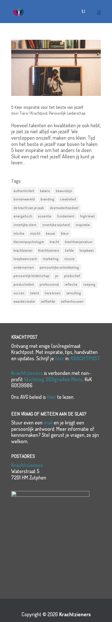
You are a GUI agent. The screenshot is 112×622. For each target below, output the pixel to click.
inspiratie (83, 225)
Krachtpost (38, 113)
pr (56, 276)
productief (72, 276)
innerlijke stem (24, 225)
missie (69, 259)
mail (48, 422)
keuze (50, 233)
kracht (54, 242)
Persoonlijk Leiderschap (67, 113)
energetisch (22, 216)
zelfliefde (48, 301)
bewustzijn (64, 191)
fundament (65, 216)
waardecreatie (24, 301)
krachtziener (22, 250)
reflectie (71, 284)
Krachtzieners (48, 250)
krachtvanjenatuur (78, 242)
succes (18, 293)
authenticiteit (23, 191)
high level (87, 216)
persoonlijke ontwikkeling (59, 267)
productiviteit (23, 284)
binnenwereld (24, 199)
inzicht (35, 233)
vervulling (73, 293)
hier (59, 358)
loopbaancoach (25, 259)
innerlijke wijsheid (56, 225)
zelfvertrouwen (72, 301)
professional (49, 284)
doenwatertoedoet (64, 208)
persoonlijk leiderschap (31, 276)
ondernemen (23, 267)
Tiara (24, 113)
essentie (44, 216)
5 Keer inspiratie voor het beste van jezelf (47, 107)
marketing (51, 259)
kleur (65, 233)
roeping (89, 284)
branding (47, 199)
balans (45, 191)
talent (34, 293)
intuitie (18, 233)
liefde (69, 250)
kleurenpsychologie (28, 242)
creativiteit (68, 199)
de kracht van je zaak (28, 208)
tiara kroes (53, 293)
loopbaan (87, 250)
